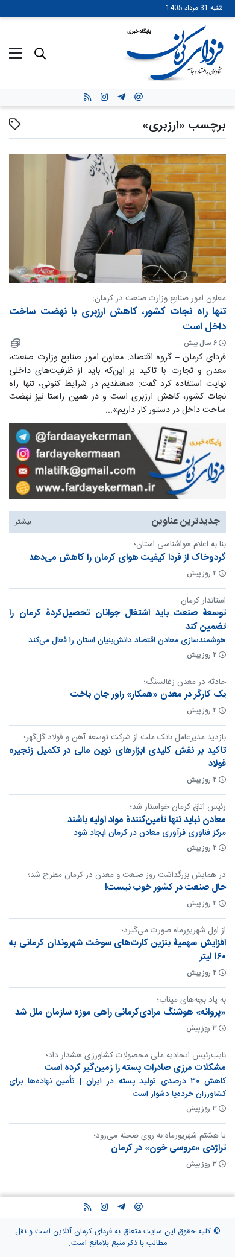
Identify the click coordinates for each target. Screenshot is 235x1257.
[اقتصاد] (14, 343)
